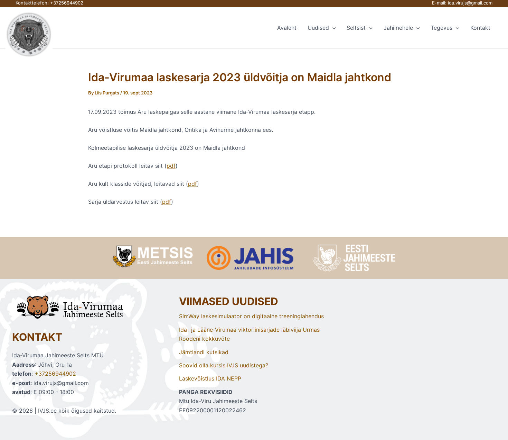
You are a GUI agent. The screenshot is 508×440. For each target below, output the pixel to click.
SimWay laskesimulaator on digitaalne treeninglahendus (251, 316)
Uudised (318, 27)
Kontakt (480, 27)
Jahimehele (398, 27)
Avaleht (287, 27)
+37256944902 (66, 3)
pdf (171, 165)
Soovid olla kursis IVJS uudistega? (223, 365)
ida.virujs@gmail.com (470, 3)
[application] (332, 27)
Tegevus (441, 27)
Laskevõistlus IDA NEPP (210, 378)
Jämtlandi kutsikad (203, 352)
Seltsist (356, 27)
